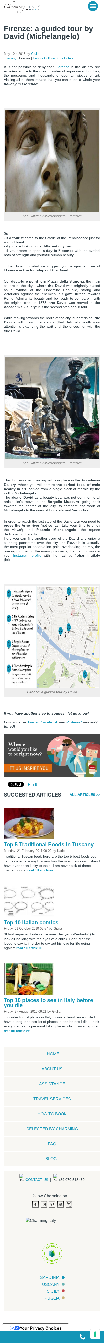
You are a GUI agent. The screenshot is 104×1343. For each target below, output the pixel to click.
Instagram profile (27, 555)
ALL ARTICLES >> (85, 795)
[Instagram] (44, 1204)
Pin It (32, 784)
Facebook (49, 722)
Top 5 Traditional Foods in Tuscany (49, 844)
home (53, 1054)
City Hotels (65, 58)
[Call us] (80, 1337)
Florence (62, 67)
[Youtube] (60, 1204)
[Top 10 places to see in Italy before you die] (30, 980)
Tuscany (10, 58)
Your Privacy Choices (41, 1328)
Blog (51, 1159)
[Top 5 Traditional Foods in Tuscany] (30, 824)
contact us (36, 1180)
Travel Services (52, 1099)
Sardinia (50, 1277)
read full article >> (40, 870)
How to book (52, 1114)
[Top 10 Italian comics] (30, 902)
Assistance (52, 1084)
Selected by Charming (52, 1129)
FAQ (52, 1144)
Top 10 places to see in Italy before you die (48, 1002)
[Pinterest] (52, 1204)
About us (52, 1069)
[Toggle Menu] (93, 6)
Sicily (53, 1291)
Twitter (33, 722)
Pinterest (74, 722)
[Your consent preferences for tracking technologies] (95, 1334)
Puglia (52, 1298)
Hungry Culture (44, 58)
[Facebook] (35, 1204)
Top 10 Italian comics (31, 922)
